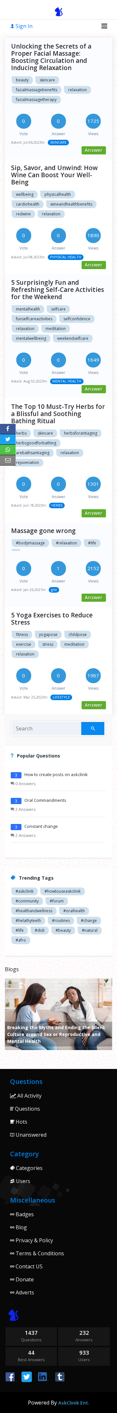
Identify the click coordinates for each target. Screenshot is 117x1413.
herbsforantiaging (80, 433)
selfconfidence (76, 319)
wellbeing (24, 194)
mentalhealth (28, 309)
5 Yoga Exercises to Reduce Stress (52, 619)
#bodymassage (30, 543)
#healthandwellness (34, 911)
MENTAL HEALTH (66, 381)
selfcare (58, 309)
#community (27, 901)
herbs (21, 433)
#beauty (63, 930)
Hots (20, 1121)
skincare (47, 80)
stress (47, 644)
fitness (22, 634)
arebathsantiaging (32, 452)
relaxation (77, 90)
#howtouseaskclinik (63, 891)
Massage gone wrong (43, 530)
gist (54, 589)
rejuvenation (27, 462)
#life (92, 543)
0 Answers (25, 783)
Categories (29, 1168)
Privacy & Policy (33, 1240)
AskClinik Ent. (73, 1402)
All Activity (29, 1095)
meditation (56, 328)
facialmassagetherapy (36, 99)
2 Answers (25, 809)
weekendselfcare (72, 338)
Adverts (24, 1292)
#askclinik (24, 891)
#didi (40, 930)
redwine (23, 214)
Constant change (41, 826)
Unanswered (30, 1134)
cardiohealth (27, 204)
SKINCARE (58, 142)
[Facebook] (8, 429)
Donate (24, 1279)
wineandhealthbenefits (71, 204)
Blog (20, 1227)
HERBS (56, 505)
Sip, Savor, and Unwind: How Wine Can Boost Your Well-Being (54, 175)
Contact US (28, 1266)
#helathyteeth (28, 920)
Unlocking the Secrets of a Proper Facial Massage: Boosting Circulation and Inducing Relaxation (51, 57)
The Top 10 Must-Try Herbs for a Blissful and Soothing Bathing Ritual (58, 413)
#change (89, 920)
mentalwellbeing (31, 338)
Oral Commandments (45, 800)
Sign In (23, 26)
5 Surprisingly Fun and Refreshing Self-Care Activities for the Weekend (57, 289)
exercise (23, 644)
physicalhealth (58, 194)
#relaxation (66, 543)
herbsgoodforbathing (36, 443)
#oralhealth (74, 911)
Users (22, 1181)
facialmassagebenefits (36, 90)
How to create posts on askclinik (56, 774)
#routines (61, 920)
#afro (21, 940)
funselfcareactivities (34, 319)
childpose (78, 634)
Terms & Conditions (39, 1253)
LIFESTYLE (61, 697)
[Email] (8, 460)
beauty (22, 80)
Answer (94, 150)
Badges (24, 1214)
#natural (90, 930)
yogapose (48, 634)
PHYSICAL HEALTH (65, 256)
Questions (27, 1108)
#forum (57, 901)
